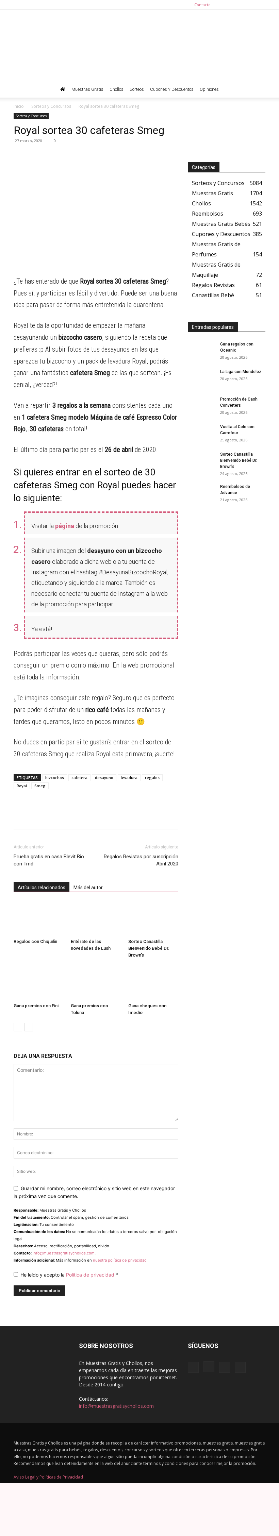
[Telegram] (36, 156)
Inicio (19, 106)
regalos (152, 777)
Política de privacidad (91, 1275)
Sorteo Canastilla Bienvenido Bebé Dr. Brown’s (148, 948)
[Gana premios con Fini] (39, 982)
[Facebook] (226, 5)
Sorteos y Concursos (51, 106)
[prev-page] (18, 1027)
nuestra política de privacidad (120, 1260)
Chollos (117, 89)
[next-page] (28, 1027)
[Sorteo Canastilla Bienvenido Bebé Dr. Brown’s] (153, 918)
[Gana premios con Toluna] (96, 982)
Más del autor (88, 887)
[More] (83, 156)
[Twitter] (260, 5)
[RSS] (249, 5)
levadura (129, 777)
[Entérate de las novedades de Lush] (96, 918)
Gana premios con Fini (36, 1005)
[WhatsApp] (20, 156)
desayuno (104, 777)
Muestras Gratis (87, 89)
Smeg (40, 785)
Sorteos (137, 89)
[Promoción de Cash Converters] (201, 405)
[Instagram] (238, 5)
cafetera (79, 777)
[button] (257, 89)
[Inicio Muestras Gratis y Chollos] (62, 89)
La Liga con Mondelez (240, 371)
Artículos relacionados (41, 887)
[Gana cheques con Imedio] (153, 982)
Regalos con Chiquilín (35, 941)
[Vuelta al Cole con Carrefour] (201, 433)
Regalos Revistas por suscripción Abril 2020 (141, 860)
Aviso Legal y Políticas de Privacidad (48, 1477)
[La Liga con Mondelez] (201, 378)
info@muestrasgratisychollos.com (64, 1253)
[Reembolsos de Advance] (201, 493)
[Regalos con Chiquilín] (39, 918)
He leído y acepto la (69, 1275)
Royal (22, 785)
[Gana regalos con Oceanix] (201, 350)
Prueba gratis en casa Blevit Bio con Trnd (49, 860)
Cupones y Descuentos (172, 89)
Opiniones (209, 89)
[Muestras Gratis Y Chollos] (139, 45)
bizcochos (54, 777)
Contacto (202, 4)
